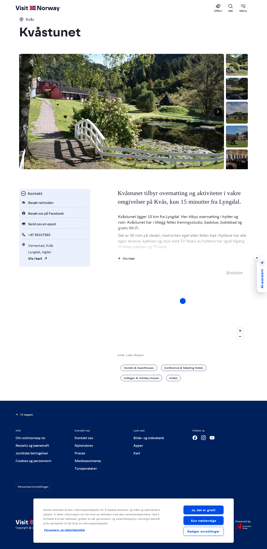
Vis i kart (35, 258)
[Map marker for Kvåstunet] (183, 301)
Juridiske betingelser (32, 453)
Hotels (173, 378)
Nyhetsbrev (84, 445)
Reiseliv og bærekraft (32, 445)
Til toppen (26, 414)
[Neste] (217, 111)
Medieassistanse (88, 460)
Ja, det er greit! (204, 510)
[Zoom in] (240, 331)
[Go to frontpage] (44, 8)
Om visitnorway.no (30, 437)
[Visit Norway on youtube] (212, 437)
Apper (138, 445)
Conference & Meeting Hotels (183, 367)
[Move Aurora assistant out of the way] (257, 257)
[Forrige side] (25, 111)
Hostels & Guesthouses (139, 367)
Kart (137, 453)
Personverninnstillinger (33, 486)
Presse (80, 453)
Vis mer (129, 258)
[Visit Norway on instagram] (203, 437)
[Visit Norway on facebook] (195, 437)
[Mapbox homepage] (234, 273)
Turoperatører (86, 468)
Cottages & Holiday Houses (141, 378)
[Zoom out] (240, 336)
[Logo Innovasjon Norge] (243, 526)
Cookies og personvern (33, 460)
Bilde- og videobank (149, 437)
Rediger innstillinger (203, 531)
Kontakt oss (84, 437)
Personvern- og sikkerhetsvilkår (64, 530)
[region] (133, 520)
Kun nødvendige (203, 520)
